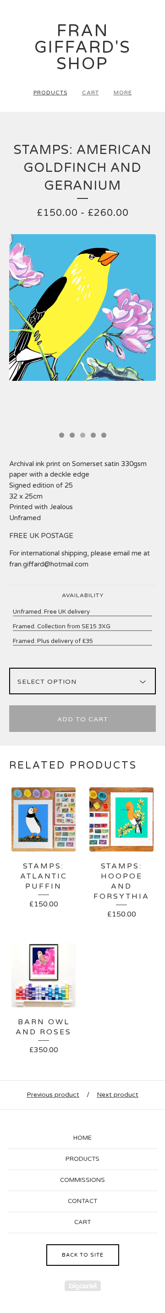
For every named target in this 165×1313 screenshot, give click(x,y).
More (123, 92)
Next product (117, 1095)
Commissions (82, 1180)
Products (50, 92)
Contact (82, 1201)
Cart (90, 92)
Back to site (83, 1255)
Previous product (53, 1095)
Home (82, 1138)
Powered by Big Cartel (83, 1285)
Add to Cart (82, 719)
